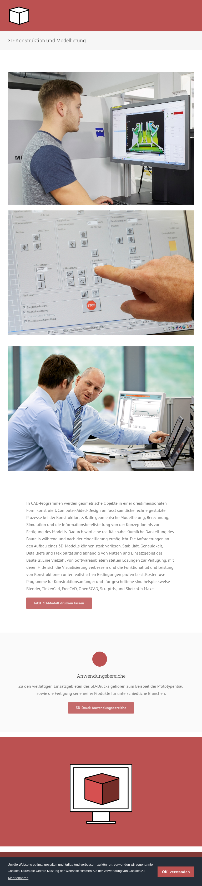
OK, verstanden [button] (176, 872)
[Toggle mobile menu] (192, 9)
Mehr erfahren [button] (18, 878)
